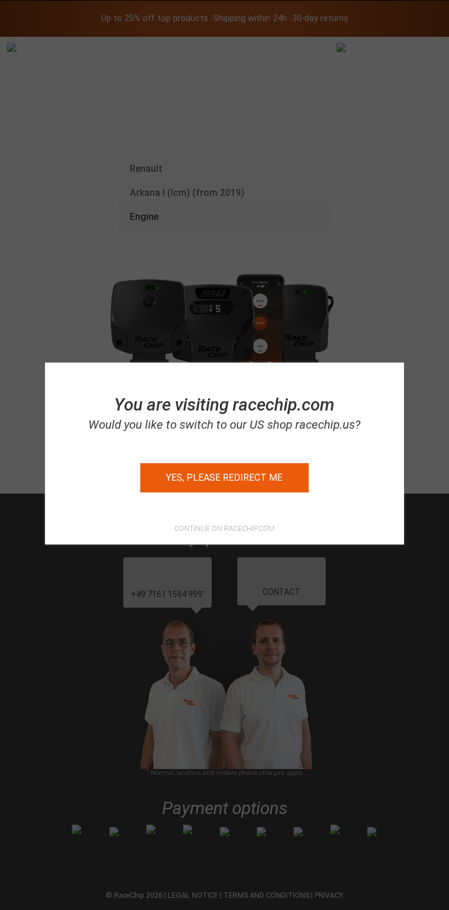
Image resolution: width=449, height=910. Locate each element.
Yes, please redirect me (224, 477)
